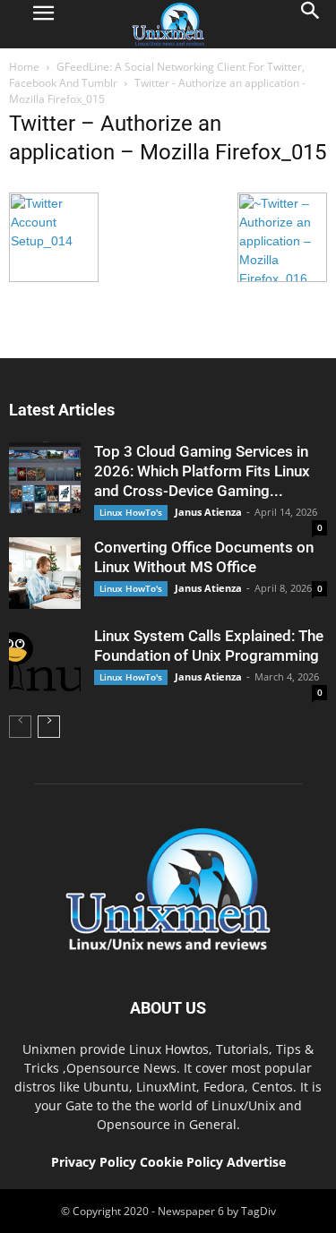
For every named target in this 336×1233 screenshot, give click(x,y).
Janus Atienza (208, 511)
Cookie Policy (183, 1161)
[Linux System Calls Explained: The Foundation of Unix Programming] (45, 662)
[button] (311, 24)
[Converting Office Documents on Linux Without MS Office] (45, 573)
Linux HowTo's (130, 512)
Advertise (256, 1161)
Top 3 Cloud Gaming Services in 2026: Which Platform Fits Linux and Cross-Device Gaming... (202, 471)
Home (24, 66)
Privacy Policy (93, 1161)
